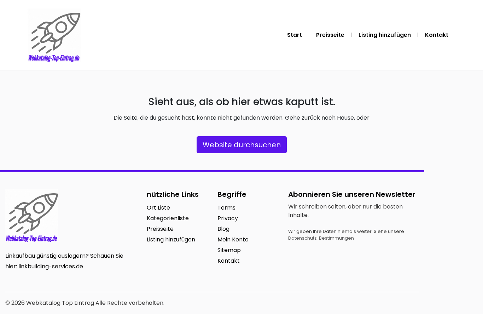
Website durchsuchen (242, 145)
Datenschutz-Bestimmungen (321, 238)
